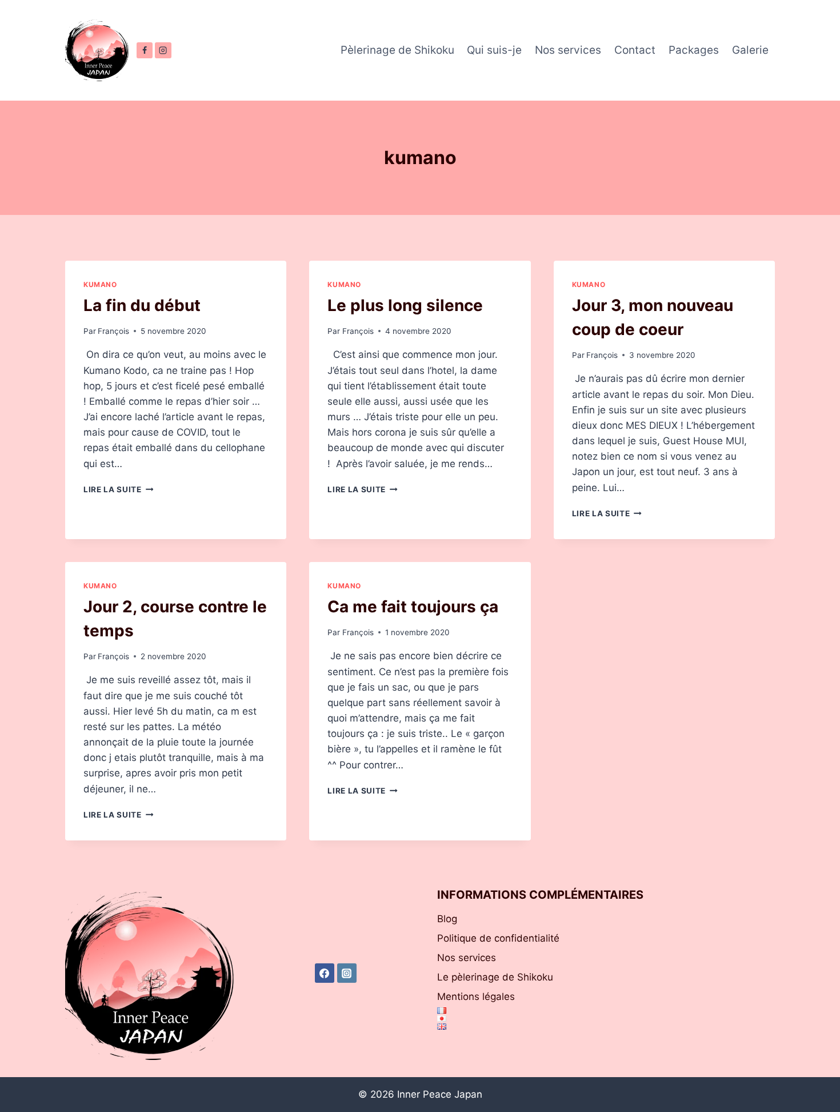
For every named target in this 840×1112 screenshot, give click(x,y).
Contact (634, 50)
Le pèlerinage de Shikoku (495, 977)
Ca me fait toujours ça (412, 606)
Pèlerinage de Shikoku (397, 50)
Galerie (750, 50)
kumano (100, 284)
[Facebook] (145, 50)
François (113, 331)
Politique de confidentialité (498, 938)
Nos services (568, 50)
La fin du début (142, 305)
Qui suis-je (494, 50)
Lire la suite (118, 489)
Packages (694, 50)
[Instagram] (163, 50)
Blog (447, 918)
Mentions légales (476, 996)
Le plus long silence (405, 305)
